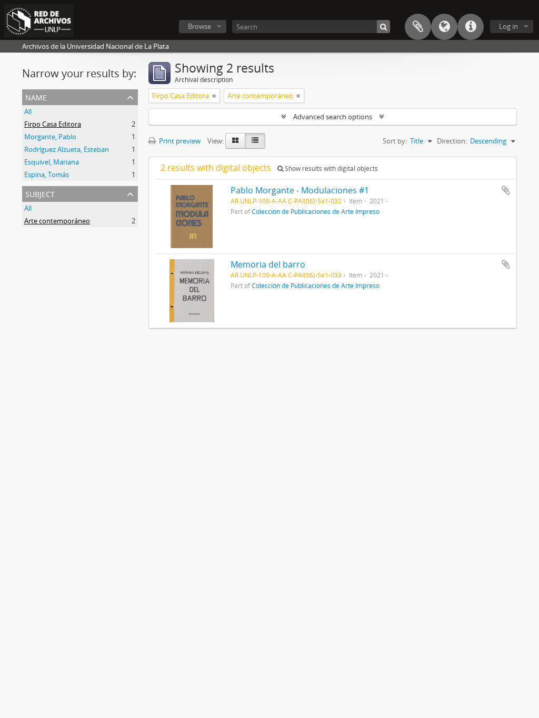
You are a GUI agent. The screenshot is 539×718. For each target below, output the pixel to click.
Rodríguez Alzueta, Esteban (66, 149)
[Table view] (255, 141)
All (28, 111)
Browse (199, 26)
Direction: (452, 141)
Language (444, 27)
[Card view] (235, 141)
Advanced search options (333, 116)
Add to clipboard (506, 190)
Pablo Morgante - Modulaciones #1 (300, 190)
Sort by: (395, 141)
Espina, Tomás (46, 174)
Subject (40, 193)
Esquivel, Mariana (51, 162)
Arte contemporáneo (57, 220)
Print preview (179, 141)
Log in (508, 26)
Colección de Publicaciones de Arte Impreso (316, 211)
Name (36, 96)
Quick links (470, 27)
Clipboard (418, 27)
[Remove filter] (214, 95)
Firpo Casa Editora (52, 124)
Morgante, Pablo (50, 136)
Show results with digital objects (330, 168)
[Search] (383, 26)
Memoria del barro (268, 264)
